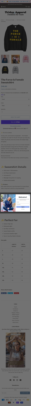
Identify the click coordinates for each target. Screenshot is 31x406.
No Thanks (23, 209)
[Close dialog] (29, 195)
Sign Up (22, 207)
